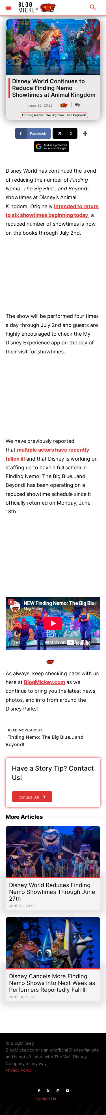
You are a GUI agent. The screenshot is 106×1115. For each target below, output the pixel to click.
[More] (85, 133)
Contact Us (45, 1098)
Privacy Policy (19, 1070)
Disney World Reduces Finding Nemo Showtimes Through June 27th (52, 892)
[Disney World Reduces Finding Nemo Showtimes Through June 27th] (53, 854)
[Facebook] (38, 1091)
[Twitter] (48, 1091)
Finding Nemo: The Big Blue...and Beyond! (54, 115)
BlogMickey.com (44, 682)
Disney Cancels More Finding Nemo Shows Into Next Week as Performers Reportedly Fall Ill (52, 983)
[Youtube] (67, 1091)
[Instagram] (58, 1091)
